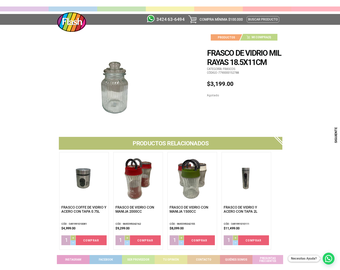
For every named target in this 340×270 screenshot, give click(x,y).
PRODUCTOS (226, 37)
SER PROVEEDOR (138, 259)
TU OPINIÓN (171, 259)
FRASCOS (229, 69)
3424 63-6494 (170, 19)
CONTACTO (203, 259)
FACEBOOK (106, 259)
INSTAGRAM (73, 259)
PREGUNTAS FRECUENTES (267, 260)
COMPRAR (91, 240)
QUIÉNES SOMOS (236, 259)
